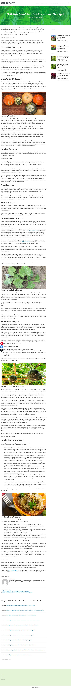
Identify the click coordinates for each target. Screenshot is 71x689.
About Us (3, 677)
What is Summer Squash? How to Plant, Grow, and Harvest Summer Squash (17, 592)
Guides (37, 3)
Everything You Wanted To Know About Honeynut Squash (19, 640)
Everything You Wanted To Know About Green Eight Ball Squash (20, 630)
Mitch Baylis (12, 579)
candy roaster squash (13, 570)
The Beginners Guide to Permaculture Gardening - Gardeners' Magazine (22, 625)
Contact (3, 679)
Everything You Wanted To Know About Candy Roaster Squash (20, 635)
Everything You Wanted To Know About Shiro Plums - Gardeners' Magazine (23, 620)
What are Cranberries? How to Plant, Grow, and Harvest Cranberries (15, 591)
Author (3, 576)
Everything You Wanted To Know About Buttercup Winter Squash (20, 645)
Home (2, 675)
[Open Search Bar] (68, 3)
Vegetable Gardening (54, 3)
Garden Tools (63, 3)
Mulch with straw (26, 241)
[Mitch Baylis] (5, 585)
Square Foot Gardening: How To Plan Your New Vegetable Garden (21, 615)
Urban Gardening (44, 3)
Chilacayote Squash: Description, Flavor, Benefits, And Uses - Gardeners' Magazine (25, 610)
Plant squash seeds (33, 230)
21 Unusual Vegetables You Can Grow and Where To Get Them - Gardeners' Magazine (25, 650)
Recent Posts (7, 576)
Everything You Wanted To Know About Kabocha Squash (18, 655)
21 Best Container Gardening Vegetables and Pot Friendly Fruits (20, 605)
